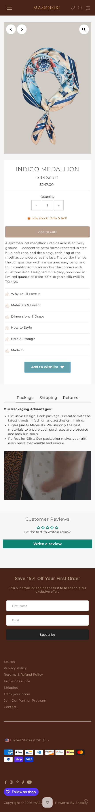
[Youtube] (29, 782)
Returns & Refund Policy (23, 674)
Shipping (11, 687)
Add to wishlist (45, 367)
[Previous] (11, 29)
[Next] (22, 29)
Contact (10, 707)
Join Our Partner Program (25, 700)
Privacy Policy (15, 668)
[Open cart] (88, 8)
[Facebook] (6, 782)
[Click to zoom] (84, 29)
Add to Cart (47, 231)
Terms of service (17, 681)
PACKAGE (25, 397)
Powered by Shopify (71, 802)
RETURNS (70, 397)
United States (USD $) (28, 740)
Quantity (47, 196)
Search (9, 661)
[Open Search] (80, 8)
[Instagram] (11, 782)
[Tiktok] (23, 782)
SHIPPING (48, 397)
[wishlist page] (72, 8)
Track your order (17, 694)
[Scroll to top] (86, 799)
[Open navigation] (14, 7)
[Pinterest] (17, 782)
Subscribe (47, 634)
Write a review (47, 544)
